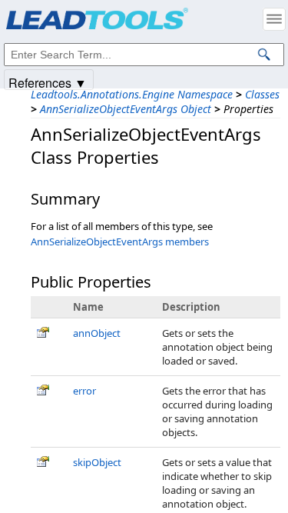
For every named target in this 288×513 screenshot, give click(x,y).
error (84, 391)
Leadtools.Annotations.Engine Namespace (132, 94)
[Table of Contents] (274, 19)
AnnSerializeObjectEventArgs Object (125, 109)
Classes (262, 94)
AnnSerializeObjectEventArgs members (120, 241)
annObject (97, 333)
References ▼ (47, 82)
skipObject (97, 462)
